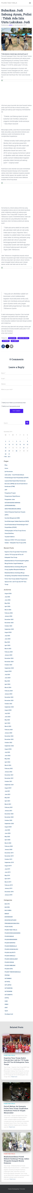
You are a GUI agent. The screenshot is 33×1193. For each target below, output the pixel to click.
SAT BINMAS (8, 978)
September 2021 (9, 784)
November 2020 (9, 817)
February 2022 (9, 768)
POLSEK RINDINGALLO (11, 946)
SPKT (6, 1007)
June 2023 (7, 716)
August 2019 (8, 865)
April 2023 (7, 723)
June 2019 (7, 872)
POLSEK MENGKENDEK (11, 939)
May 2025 (7, 642)
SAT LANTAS (8, 985)
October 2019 (8, 859)
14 (23, 444)
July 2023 (7, 713)
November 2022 (9, 739)
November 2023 (9, 700)
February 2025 (9, 652)
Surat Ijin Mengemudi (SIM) (12, 518)
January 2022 (8, 771)
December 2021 (9, 775)
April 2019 (7, 878)
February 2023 (9, 729)
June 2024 (7, 677)
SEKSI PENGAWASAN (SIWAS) (13, 508)
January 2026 (8, 616)
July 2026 (7, 596)
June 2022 (7, 755)
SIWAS (6, 1004)
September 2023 (9, 707)
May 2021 (7, 797)
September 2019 (9, 862)
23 (5, 451)
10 (9, 444)
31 (9, 454)
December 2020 (9, 814)
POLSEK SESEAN (9, 962)
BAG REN (7, 907)
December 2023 (9, 697)
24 (9, 451)
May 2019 (7, 875)
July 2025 (7, 635)
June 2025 (7, 639)
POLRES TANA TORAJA (23, 338)
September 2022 (9, 745)
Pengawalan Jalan (10, 499)
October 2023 (8, 703)
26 (16, 451)
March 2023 (8, 726)
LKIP (6, 489)
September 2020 (9, 823)
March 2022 (8, 765)
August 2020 (8, 827)
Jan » (9, 456)
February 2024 (9, 690)
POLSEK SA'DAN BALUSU (11, 949)
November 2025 (9, 622)
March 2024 (8, 687)
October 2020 (8, 820)
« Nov (5, 456)
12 (16, 444)
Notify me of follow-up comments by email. (14, 402)
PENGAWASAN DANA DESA (12, 923)
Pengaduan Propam (10, 493)
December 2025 (9, 619)
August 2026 (8, 593)
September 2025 (9, 629)
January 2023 (8, 733)
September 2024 (9, 668)
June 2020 (7, 833)
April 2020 (7, 839)
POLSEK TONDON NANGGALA (13, 972)
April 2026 (7, 606)
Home (6, 468)
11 (13, 444)
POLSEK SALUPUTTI (10, 952)
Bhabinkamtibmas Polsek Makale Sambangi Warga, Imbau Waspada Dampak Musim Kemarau (16, 1160)
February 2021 (9, 807)
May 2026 (7, 603)
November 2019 (9, 856)
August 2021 (8, 788)
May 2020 (7, 836)
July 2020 (7, 830)
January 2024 (8, 694)
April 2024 (7, 684)
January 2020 (8, 849)
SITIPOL (7, 998)
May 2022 (7, 758)
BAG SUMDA (8, 910)
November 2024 (9, 661)
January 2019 (8, 888)
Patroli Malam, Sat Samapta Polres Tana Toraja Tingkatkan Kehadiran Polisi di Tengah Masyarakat (16, 1109)
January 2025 (8, 655)
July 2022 (7, 752)
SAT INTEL (7, 981)
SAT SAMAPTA (15, 340)
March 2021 (8, 804)
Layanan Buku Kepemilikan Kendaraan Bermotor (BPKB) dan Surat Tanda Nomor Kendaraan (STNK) (16, 483)
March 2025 (8, 648)
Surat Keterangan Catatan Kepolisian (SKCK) (17, 521)
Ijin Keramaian (9, 471)
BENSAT (7, 913)
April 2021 (7, 801)
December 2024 (9, 658)
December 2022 (9, 736)
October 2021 (8, 781)
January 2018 (8, 895)
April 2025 (7, 645)
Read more (14, 1076)
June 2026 (7, 600)
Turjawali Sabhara (10, 536)
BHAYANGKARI (9, 917)
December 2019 (9, 852)
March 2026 (8, 609)
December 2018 (9, 891)
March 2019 (8, 882)
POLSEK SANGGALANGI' (11, 959)
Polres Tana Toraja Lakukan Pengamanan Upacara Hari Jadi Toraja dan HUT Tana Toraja (16, 581)
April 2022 (7, 762)
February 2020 (9, 846)
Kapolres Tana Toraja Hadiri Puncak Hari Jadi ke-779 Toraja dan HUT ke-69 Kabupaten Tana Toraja (16, 554)
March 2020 (8, 843)
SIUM (6, 1001)
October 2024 (8, 664)
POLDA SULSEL (12, 338)
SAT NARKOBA (9, 988)
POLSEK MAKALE (9, 936)
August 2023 (8, 710)
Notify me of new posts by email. (11, 406)
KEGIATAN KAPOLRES (10, 920)
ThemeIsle (22, 1189)
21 (23, 447)
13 (20, 444)
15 (27, 444)
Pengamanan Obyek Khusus (12, 496)
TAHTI (6, 1011)
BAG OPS (7, 904)
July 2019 (7, 869)
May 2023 (7, 720)
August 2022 (8, 749)
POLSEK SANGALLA (10, 955)
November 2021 (9, 778)
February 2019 (9, 885)
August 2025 (8, 632)
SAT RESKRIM (6, 340)
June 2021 (7, 794)
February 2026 (9, 613)
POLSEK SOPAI (9, 968)
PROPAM (7, 975)
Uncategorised (9, 1014)
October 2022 (8, 742)
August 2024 (8, 671)
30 (5, 454)
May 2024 (7, 681)
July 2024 (7, 674)
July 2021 (7, 791)
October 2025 (8, 626)
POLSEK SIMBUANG (10, 965)
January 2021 (8, 810)
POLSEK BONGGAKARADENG (12, 933)
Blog (6, 465)
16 (5, 447)
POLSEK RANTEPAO (10, 942)
